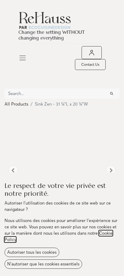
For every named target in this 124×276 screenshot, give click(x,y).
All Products (16, 104)
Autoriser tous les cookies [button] (32, 252)
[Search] (111, 94)
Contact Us (90, 64)
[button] (13, 170)
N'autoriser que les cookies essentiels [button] (43, 264)
